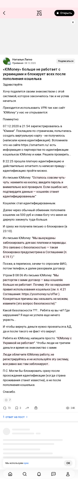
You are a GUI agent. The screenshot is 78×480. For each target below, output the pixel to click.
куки (26, 463)
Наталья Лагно (22, 59)
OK (68, 463)
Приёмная (17, 63)
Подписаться (65, 61)
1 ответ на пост (14, 417)
